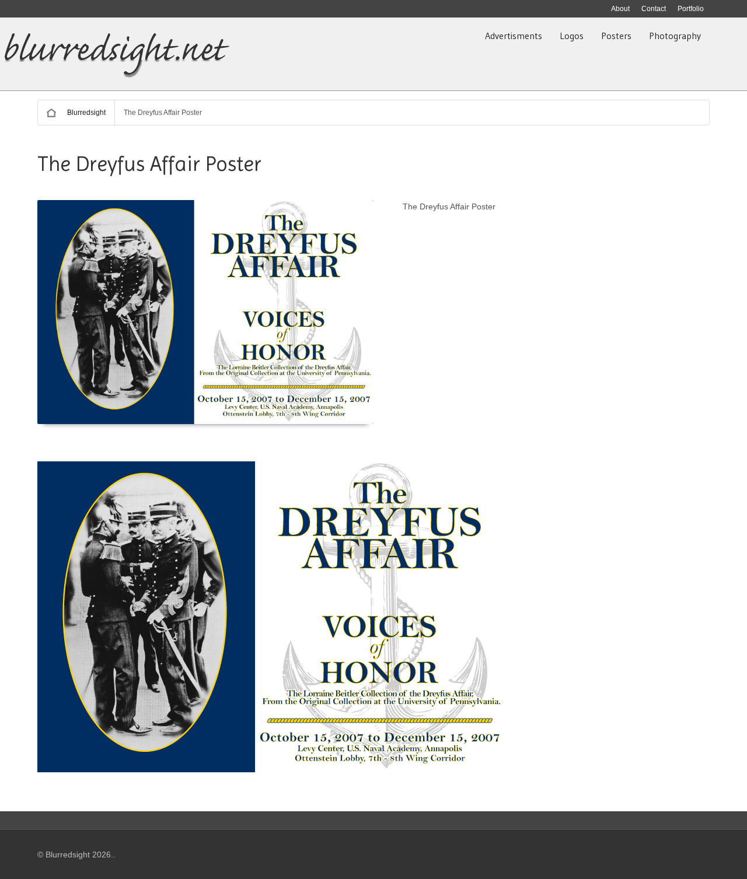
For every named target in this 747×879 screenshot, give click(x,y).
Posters (616, 35)
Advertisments (513, 35)
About (620, 9)
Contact (653, 9)
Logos (572, 35)
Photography (675, 35)
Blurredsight (86, 112)
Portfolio (691, 9)
